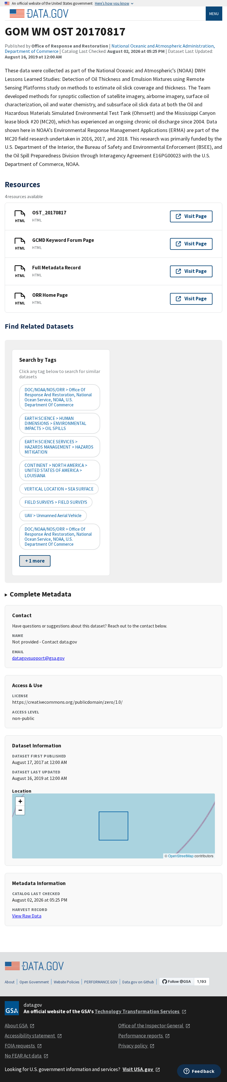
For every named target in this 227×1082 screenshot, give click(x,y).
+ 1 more (35, 561)
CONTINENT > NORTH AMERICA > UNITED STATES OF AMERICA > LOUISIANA (56, 470)
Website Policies (66, 982)
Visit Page (195, 216)
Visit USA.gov (138, 1069)
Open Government (34, 982)
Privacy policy (133, 1045)
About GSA (16, 1025)
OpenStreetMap (181, 855)
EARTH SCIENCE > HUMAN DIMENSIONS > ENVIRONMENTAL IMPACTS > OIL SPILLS (55, 423)
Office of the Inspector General (151, 1025)
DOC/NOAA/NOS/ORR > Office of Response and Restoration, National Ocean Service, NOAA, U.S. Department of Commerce (58, 397)
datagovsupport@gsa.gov (38, 658)
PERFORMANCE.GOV (100, 982)
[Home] (39, 13)
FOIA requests (20, 1045)
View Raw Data (26, 916)
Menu (214, 13)
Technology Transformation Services (137, 1011)
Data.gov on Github (138, 982)
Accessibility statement (30, 1035)
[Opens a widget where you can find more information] (199, 1071)
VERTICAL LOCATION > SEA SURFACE (59, 489)
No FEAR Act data (23, 1055)
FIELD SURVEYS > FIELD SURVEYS (56, 502)
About (9, 982)
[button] (20, 801)
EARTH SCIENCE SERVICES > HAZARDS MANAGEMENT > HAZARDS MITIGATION (59, 447)
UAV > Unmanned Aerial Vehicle (53, 515)
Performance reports (141, 1035)
